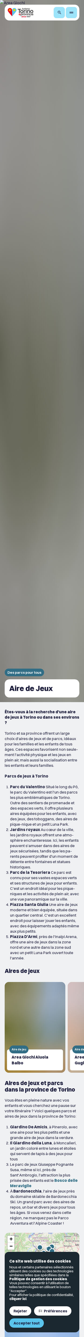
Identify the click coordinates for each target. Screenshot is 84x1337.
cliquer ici (17, 1299)
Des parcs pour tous (24, 672)
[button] (10, 1239)
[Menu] (71, 12)
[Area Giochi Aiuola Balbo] (35, 1027)
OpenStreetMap (54, 1277)
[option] (35, 1027)
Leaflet (37, 1277)
